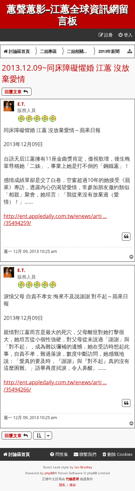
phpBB (49, 473)
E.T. (21, 104)
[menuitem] (125, 35)
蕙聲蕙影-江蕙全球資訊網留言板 (68, 15)
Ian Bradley (83, 467)
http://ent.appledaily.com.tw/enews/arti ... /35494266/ (55, 386)
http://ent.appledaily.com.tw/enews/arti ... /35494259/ (55, 220)
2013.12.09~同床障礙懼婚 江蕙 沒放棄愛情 (65, 73)
